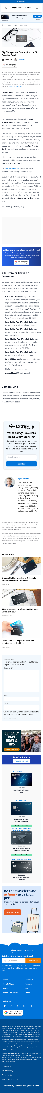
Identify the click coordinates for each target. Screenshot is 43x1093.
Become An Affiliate (10, 993)
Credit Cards (23, 25)
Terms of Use (7, 1075)
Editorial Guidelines (10, 1079)
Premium (28, 984)
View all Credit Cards (21, 761)
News (15, 25)
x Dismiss (37, 19)
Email (6, 703)
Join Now (21, 464)
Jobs (26, 988)
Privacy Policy (7, 1071)
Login (5, 988)
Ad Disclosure (21, 1)
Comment (8, 668)
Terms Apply (5, 20)
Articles (8, 25)
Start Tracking (12, 912)
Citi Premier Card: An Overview (15, 274)
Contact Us (29, 980)
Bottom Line (10, 387)
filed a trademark (12, 168)
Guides (27, 993)
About (5, 980)
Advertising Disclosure (15, 86)
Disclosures (6, 1066)
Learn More (37, 16)
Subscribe (33, 961)
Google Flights (8, 984)
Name (7, 695)
